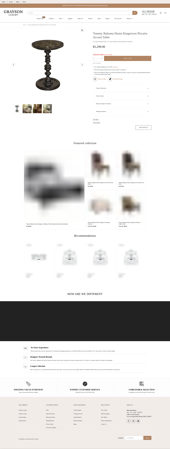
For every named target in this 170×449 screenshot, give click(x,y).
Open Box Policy (50, 413)
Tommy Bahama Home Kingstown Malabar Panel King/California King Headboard (47, 224)
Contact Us (104, 424)
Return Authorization (106, 420)
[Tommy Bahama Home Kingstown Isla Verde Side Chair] (100, 165)
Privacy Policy (49, 424)
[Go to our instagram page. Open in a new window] (133, 421)
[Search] (135, 13)
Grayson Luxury (23, 410)
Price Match (104, 417)
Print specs (96, 119)
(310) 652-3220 (135, 414)
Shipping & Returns (101, 111)
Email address (130, 438)
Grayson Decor (22, 420)
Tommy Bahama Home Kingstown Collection (121, 41)
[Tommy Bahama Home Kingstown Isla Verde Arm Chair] (131, 165)
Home (17, 1)
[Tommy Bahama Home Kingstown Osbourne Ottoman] (100, 205)
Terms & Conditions (51, 427)
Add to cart (128, 58)
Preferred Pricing (118, 79)
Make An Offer (102, 79)
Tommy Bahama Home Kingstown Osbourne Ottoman (99, 223)
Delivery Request (78, 420)
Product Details (100, 96)
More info (115, 67)
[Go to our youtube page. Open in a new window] (138, 421)
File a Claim (104, 410)
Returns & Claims (50, 417)
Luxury (3, 1)
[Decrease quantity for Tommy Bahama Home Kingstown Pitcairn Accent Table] (94, 58)
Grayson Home (22, 417)
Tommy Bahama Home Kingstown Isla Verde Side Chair (100, 183)
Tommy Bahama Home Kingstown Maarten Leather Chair (129, 223)
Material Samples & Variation (103, 103)
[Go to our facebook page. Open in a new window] (129, 421)
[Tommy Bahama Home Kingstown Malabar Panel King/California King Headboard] (54, 186)
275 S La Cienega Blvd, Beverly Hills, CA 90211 (139, 416)
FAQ (47, 410)
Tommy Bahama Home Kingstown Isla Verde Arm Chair (131, 183)
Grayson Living (22, 413)
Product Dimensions (101, 88)
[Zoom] (82, 30)
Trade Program (77, 410)
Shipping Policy (50, 420)
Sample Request (78, 417)
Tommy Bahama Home (100, 41)
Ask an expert (96, 122)
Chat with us (143, 127)
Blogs (75, 424)
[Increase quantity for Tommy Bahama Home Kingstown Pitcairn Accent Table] (101, 58)
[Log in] (161, 13)
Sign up (147, 438)
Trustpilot (120, 438)
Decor (24, 1)
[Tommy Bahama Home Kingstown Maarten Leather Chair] (131, 205)
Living (10, 1)
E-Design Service (78, 413)
